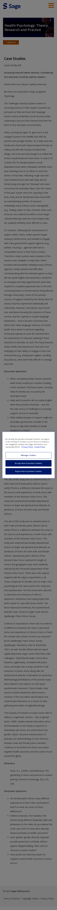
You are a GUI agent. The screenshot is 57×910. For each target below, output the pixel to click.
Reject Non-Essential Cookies (28, 471)
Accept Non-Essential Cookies (28, 463)
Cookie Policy (39, 447)
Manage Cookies (28, 455)
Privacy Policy (27, 447)
